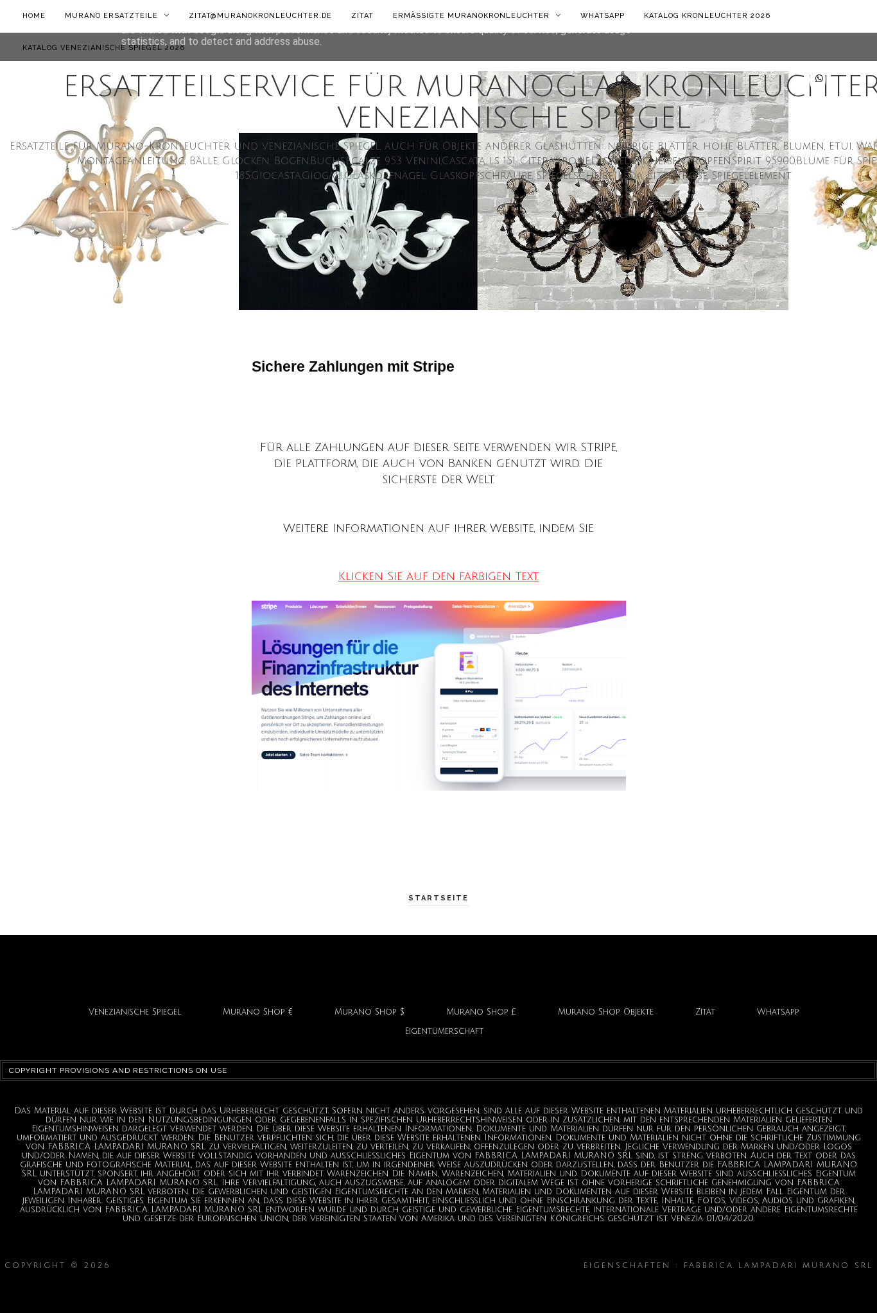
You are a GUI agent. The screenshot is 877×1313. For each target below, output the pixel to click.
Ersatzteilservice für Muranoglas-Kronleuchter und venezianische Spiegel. (347, 1266)
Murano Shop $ (369, 1012)
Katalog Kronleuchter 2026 (707, 16)
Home (34, 16)
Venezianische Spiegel (135, 1012)
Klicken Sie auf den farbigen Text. (438, 576)
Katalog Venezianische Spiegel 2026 (103, 48)
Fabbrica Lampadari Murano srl (439, 1285)
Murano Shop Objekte (606, 1012)
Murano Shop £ (481, 1012)
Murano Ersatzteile (113, 16)
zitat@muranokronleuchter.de (260, 16)
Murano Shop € (258, 1012)
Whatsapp (602, 16)
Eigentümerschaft (443, 1031)
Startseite (438, 898)
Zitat (362, 16)
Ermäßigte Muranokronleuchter (472, 16)
